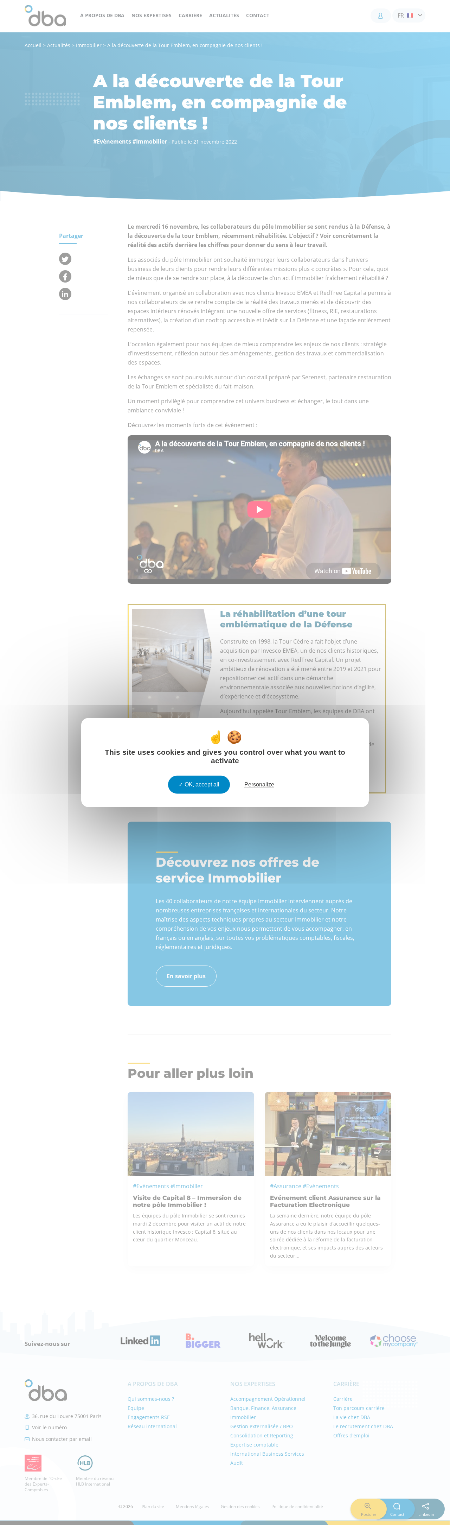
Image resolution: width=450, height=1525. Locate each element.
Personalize (259, 784)
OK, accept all (201, 784)
